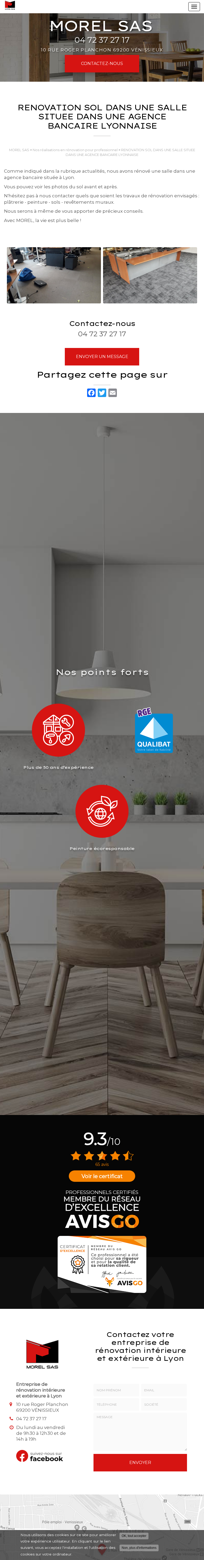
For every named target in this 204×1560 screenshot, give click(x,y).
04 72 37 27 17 (102, 40)
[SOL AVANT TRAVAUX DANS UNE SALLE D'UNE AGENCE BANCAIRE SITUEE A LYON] (54, 275)
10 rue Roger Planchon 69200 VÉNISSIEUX (102, 49)
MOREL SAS (19, 150)
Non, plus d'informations (139, 1548)
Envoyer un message (102, 356)
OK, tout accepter (134, 1536)
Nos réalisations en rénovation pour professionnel (75, 150)
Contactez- (102, 63)
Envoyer (140, 1462)
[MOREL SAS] (10, 5)
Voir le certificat (102, 1176)
